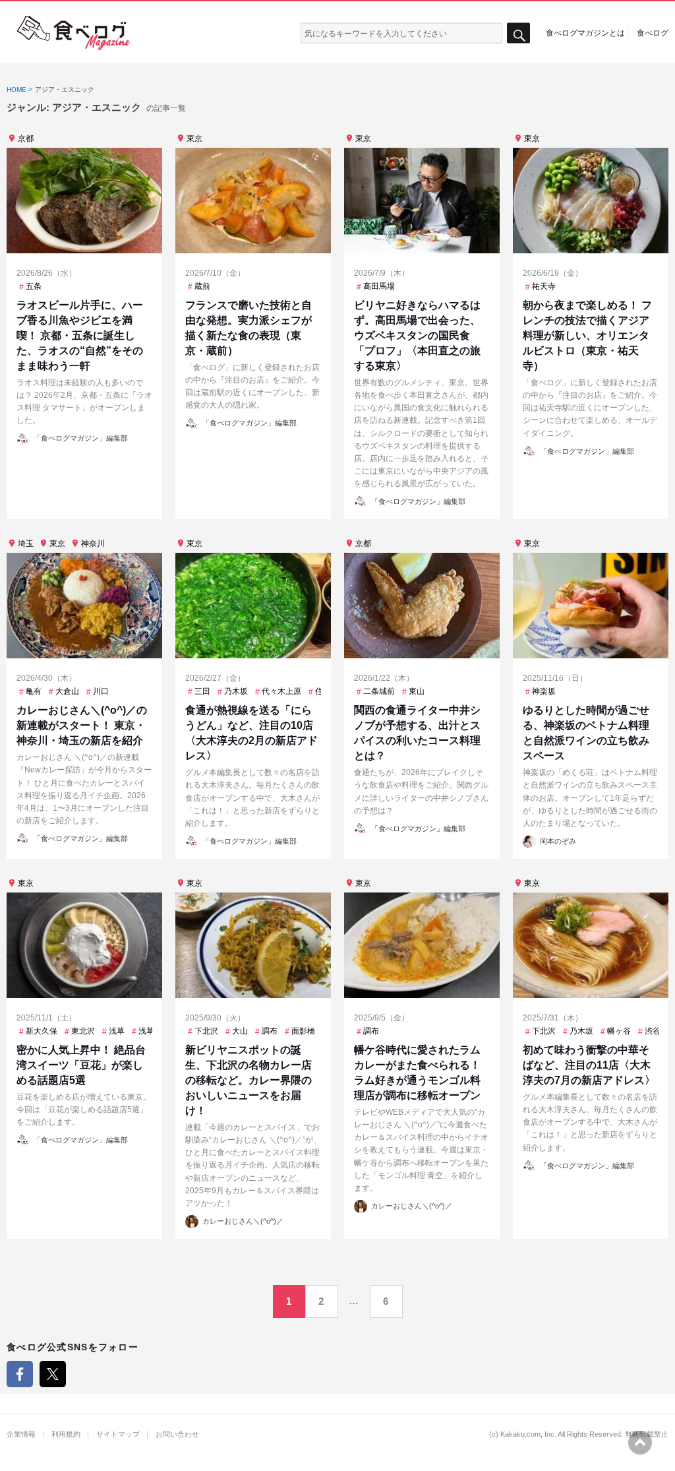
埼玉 (26, 543)
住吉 (323, 691)
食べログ (652, 32)
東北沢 (83, 1031)
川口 (101, 691)
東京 (194, 138)
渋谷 (652, 1031)
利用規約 (65, 1434)
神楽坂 (544, 691)
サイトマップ (118, 1434)
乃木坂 (236, 691)
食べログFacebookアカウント (20, 1374)
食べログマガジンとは (585, 32)
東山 (417, 691)
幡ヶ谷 (619, 1031)
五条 (34, 286)
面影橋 (303, 1031)
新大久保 (41, 1031)
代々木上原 (281, 691)
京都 (26, 138)
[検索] (518, 33)
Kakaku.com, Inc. (528, 1434)
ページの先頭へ (640, 1443)
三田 (202, 691)
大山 (240, 1031)
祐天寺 (544, 286)
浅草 (117, 1031)
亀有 (34, 691)
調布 (270, 1031)
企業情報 (21, 1434)
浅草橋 (150, 1031)
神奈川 (93, 543)
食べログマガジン (73, 33)
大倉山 (67, 691)
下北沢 (206, 1031)
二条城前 (379, 691)
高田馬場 (379, 286)
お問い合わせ (177, 1434)
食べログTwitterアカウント (53, 1374)
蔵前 (202, 286)
